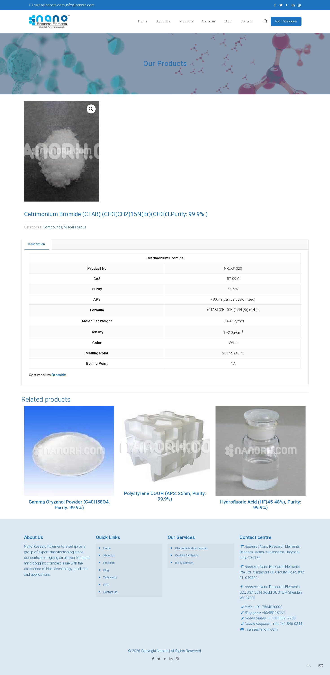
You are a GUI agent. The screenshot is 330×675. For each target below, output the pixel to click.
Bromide (59, 375)
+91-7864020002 (268, 607)
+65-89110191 (273, 612)
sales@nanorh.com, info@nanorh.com (64, 5)
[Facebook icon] (275, 5)
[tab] (37, 244)
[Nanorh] (49, 21)
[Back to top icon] (308, 666)
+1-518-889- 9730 (281, 618)
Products (109, 562)
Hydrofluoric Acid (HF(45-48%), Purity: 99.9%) (260, 504)
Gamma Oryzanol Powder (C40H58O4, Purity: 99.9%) (69, 504)
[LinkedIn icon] (293, 5)
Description (36, 244)
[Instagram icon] (299, 5)
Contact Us (110, 592)
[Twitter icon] (281, 5)
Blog (106, 570)
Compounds (52, 227)
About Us (109, 555)
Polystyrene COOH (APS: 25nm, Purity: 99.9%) (165, 496)
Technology (110, 577)
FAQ (105, 584)
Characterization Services (191, 548)
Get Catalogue (286, 21)
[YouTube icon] (287, 5)
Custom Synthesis (186, 555)
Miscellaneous (75, 227)
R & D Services (184, 562)
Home (106, 548)
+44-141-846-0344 (287, 624)
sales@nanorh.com (262, 629)
